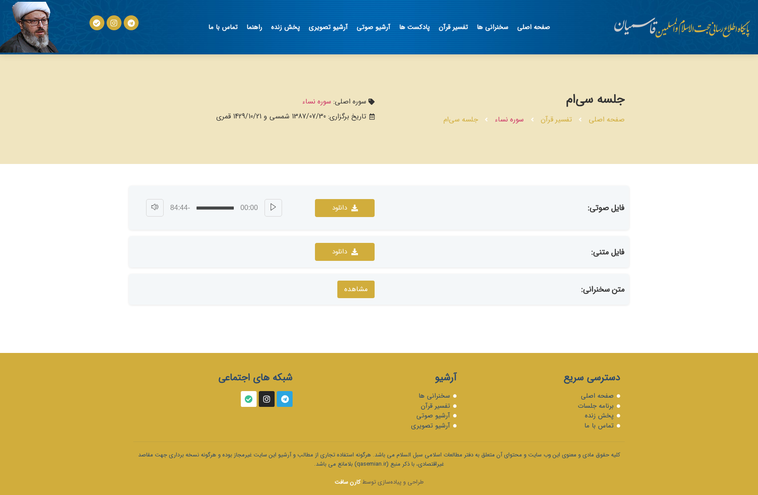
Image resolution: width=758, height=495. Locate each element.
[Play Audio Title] (273, 208)
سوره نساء (509, 119)
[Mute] (155, 208)
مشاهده (356, 289)
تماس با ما (223, 27)
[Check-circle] (96, 22)
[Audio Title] (215, 208)
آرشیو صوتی (373, 27)
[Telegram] (131, 22)
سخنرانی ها (492, 27)
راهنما (254, 27)
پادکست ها (414, 27)
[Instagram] (114, 22)
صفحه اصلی (533, 27)
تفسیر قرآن (453, 27)
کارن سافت (348, 482)
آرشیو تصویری (328, 27)
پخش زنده (285, 27)
